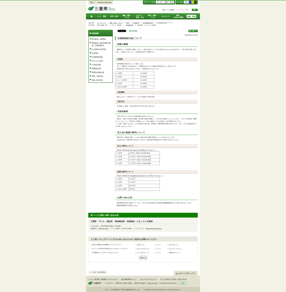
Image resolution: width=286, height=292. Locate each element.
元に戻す (160, 2)
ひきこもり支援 (97, 61)
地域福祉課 (129, 25)
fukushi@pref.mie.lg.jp (154, 228)
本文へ (92, 2)
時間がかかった (174, 252)
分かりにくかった (175, 249)
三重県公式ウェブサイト (102, 8)
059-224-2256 (103, 228)
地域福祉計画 (96, 68)
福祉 (127, 23)
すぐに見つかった (143, 252)
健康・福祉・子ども (116, 23)
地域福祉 (136, 23)
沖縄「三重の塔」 (98, 76)
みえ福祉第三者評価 (99, 49)
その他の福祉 (96, 64)
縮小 (166, 2)
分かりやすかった (143, 249)
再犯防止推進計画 (98, 72)
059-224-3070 (153, 283)
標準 (186, 2)
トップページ (101, 23)
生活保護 (95, 53)
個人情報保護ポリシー (129, 279)
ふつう (158, 245)
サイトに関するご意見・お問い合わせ (173, 279)
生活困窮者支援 (148, 23)
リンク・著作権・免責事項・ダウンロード (103, 279)
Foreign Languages (104, 2)
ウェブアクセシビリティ (148, 279)
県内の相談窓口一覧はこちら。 (128, 205)
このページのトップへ (187, 273)
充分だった (141, 245)
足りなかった (174, 245)
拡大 (171, 2)
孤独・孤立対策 (97, 80)
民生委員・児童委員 (99, 39)
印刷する (193, 31)
